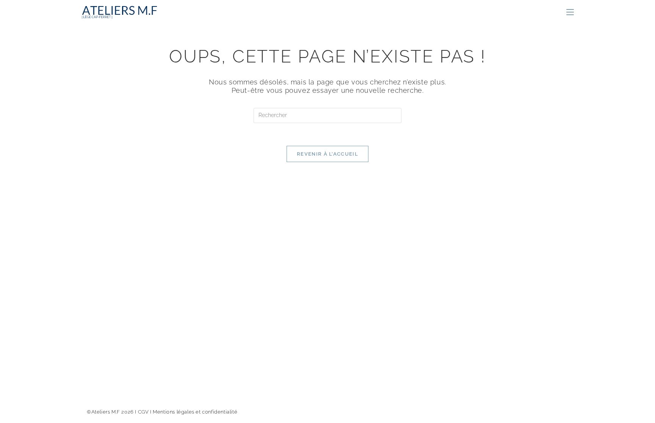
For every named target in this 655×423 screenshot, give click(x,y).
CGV (143, 412)
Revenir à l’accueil (327, 154)
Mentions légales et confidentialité (195, 412)
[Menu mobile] (570, 12)
